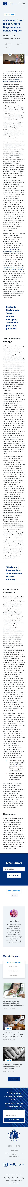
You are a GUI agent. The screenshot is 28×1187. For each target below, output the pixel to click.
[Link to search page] (19, 3)
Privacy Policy (14, 1150)
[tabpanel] (14, 1032)
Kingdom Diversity (16, 269)
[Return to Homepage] (14, 1135)
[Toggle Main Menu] (24, 3)
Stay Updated (14, 875)
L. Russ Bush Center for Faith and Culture (13, 267)
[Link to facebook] (17, 1146)
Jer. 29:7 (15, 765)
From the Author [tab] (14, 962)
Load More (14, 1079)
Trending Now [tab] (13, 971)
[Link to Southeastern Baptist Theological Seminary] (14, 1167)
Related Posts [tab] (14, 966)
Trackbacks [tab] (14, 975)
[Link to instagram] (10, 1146)
